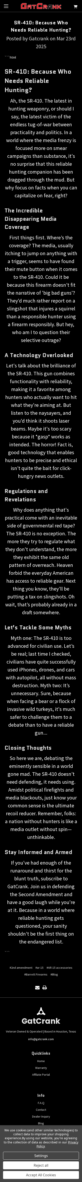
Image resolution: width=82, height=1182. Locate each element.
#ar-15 (39, 968)
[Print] (44, 987)
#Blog (54, 974)
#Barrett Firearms (35, 974)
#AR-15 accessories (59, 968)
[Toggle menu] (6, 6)
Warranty (41, 1068)
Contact (41, 1110)
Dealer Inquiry (41, 1116)
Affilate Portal (41, 1075)
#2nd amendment (21, 968)
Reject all (41, 1165)
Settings (41, 1155)
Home (41, 1061)
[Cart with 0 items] (75, 7)
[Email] (37, 987)
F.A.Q (41, 1103)
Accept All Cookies (41, 1175)
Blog (41, 1123)
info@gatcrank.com (41, 1039)
